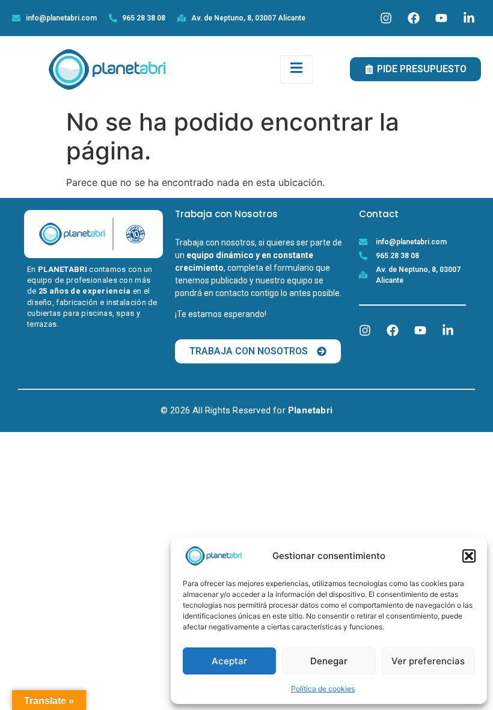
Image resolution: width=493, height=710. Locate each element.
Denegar (329, 661)
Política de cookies (323, 688)
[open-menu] (296, 69)
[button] (469, 556)
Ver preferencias (428, 661)
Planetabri (310, 410)
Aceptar (229, 661)
